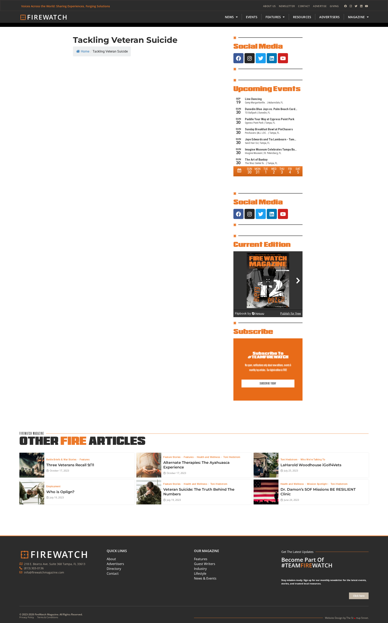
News (229, 17)
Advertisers (329, 17)
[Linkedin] (361, 6)
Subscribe (253, 331)
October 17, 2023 (59, 470)
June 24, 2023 (291, 500)
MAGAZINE (356, 17)
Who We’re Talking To (312, 459)
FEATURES (273, 17)
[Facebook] (345, 6)
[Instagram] (350, 6)
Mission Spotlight (317, 484)
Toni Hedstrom (231, 457)
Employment (53, 486)
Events (251, 17)
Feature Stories (172, 457)
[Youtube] (366, 6)
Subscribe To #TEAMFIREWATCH (268, 355)
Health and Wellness (209, 457)
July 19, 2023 (57, 497)
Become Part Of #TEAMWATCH (306, 562)
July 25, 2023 (291, 470)
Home (85, 51)
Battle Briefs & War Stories (61, 459)
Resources (302, 17)
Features (85, 459)
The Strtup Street (357, 618)
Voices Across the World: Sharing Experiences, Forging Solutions (65, 6)
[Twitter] (355, 6)
